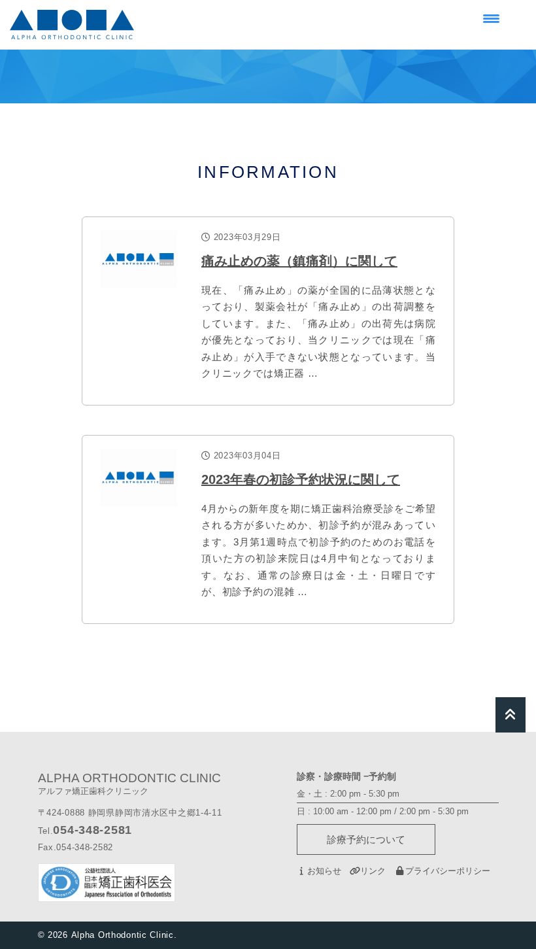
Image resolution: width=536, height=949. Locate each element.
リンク (373, 871)
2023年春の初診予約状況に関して (300, 479)
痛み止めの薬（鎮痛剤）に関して (299, 261)
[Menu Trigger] (491, 18)
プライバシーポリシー (447, 871)
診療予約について (366, 839)
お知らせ (324, 871)
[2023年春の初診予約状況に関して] (139, 477)
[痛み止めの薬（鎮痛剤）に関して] (139, 259)
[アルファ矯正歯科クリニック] (72, 24)
